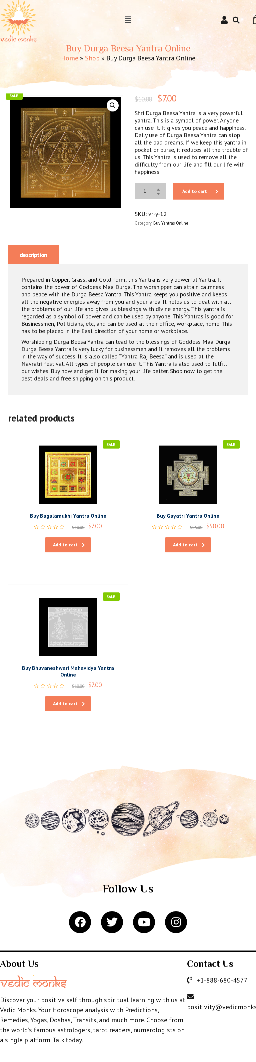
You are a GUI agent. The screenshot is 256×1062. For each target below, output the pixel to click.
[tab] (33, 254)
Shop (92, 58)
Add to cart (194, 191)
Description (33, 255)
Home (69, 58)
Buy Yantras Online (170, 223)
